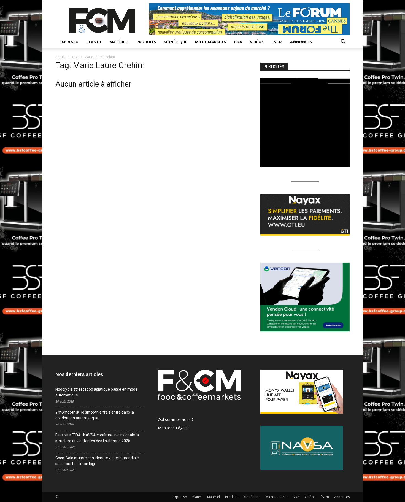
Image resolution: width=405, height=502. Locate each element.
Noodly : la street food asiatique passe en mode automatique (96, 392)
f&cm (276, 41)
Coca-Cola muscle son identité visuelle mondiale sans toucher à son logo (97, 461)
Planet (94, 41)
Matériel (119, 41)
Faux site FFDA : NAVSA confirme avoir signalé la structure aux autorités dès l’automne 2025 (97, 438)
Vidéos (257, 41)
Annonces (301, 41)
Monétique (175, 41)
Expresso (69, 41)
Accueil (60, 57)
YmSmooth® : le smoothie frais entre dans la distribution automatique (94, 415)
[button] (343, 42)
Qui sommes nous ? (175, 419)
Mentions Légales (174, 427)
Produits (146, 41)
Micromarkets (210, 41)
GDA (238, 41)
